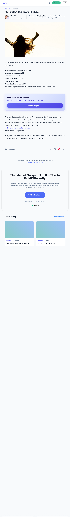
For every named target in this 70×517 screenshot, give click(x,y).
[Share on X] (50, 149)
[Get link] (63, 149)
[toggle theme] (49, 2)
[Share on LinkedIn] (55, 149)
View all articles (59, 216)
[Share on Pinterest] (59, 149)
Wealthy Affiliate (42, 16)
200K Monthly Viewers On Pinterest (17, 128)
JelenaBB (13, 16)
